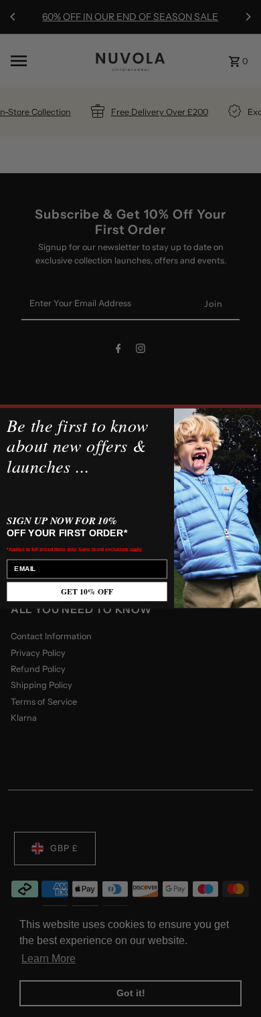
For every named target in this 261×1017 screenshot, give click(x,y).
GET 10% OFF (87, 592)
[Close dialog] (246, 423)
